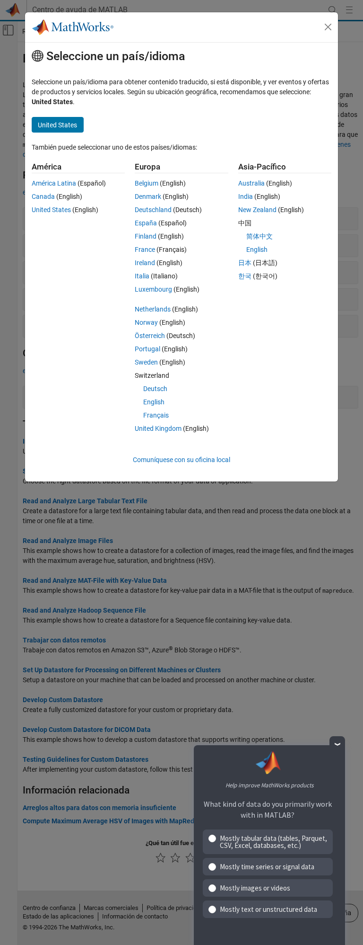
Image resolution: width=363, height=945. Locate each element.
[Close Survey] (337, 744)
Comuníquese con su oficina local (181, 460)
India (245, 196)
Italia (142, 276)
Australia (251, 183)
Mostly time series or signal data (267, 866)
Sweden (146, 362)
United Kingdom (158, 428)
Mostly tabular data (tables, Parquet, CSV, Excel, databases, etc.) (273, 842)
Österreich (150, 335)
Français (156, 415)
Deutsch (155, 388)
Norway (146, 322)
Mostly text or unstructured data (268, 909)
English (153, 402)
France (145, 249)
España (146, 223)
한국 (244, 276)
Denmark (148, 196)
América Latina (54, 183)
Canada (43, 196)
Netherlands (153, 309)
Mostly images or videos (255, 887)
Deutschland (153, 210)
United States (51, 210)
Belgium (146, 183)
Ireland (145, 263)
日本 (244, 263)
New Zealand (257, 210)
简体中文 (259, 236)
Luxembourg (153, 289)
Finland (145, 236)
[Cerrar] (328, 27)
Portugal (147, 349)
